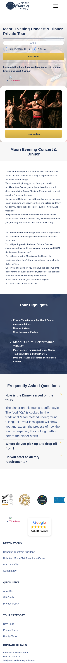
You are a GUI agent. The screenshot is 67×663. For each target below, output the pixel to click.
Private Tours (10, 630)
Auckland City (11, 564)
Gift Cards (8, 597)
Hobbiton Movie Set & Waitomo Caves (24, 558)
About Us (8, 591)
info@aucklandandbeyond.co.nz (19, 660)
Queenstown (10, 570)
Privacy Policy (11, 603)
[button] (33, 43)
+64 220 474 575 (11, 656)
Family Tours (10, 636)
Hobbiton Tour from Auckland (19, 552)
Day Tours (8, 624)
